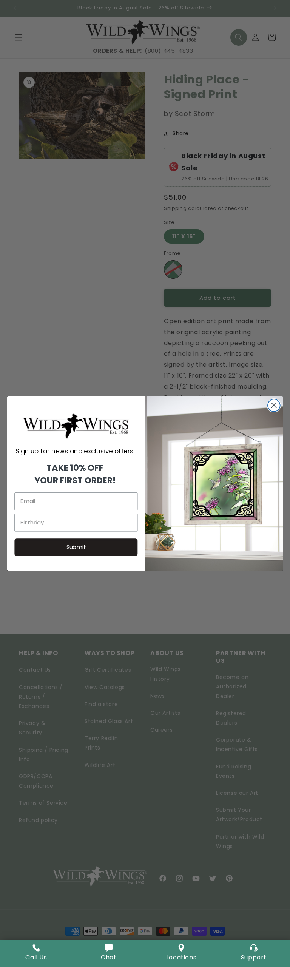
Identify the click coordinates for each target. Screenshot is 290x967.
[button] (108, 953)
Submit (76, 547)
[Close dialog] (274, 405)
